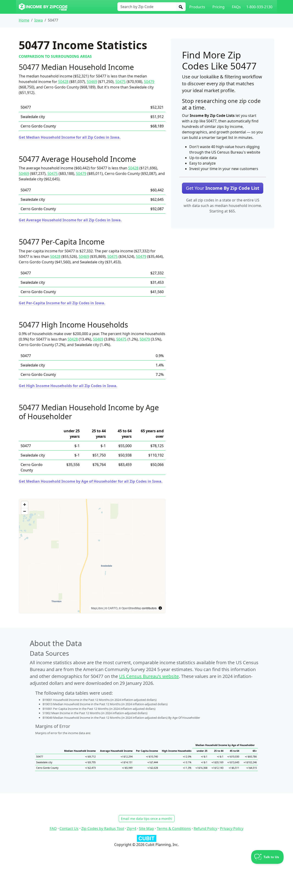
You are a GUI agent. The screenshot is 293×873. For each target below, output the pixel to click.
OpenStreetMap (131, 608)
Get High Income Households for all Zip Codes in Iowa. (68, 385)
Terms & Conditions (174, 828)
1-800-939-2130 (259, 6)
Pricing (218, 6)
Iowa (38, 20)
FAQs (236, 6)
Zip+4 (131, 828)
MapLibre (97, 608)
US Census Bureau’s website (149, 676)
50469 (92, 81)
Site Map (146, 828)
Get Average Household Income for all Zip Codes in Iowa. (70, 220)
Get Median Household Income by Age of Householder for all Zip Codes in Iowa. (91, 481)
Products (197, 6)
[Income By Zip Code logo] (43, 7)
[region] (92, 556)
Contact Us (69, 828)
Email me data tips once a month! (146, 818)
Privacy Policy (231, 828)
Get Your (222, 188)
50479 (149, 81)
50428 (63, 81)
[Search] (181, 6)
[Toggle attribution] (160, 608)
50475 (120, 81)
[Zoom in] (24, 504)
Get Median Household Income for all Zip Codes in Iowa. (70, 137)
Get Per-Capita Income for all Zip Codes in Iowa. (62, 303)
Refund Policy (205, 828)
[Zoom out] (24, 511)
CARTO (112, 608)
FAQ (53, 828)
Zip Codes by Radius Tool (102, 828)
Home (24, 20)
